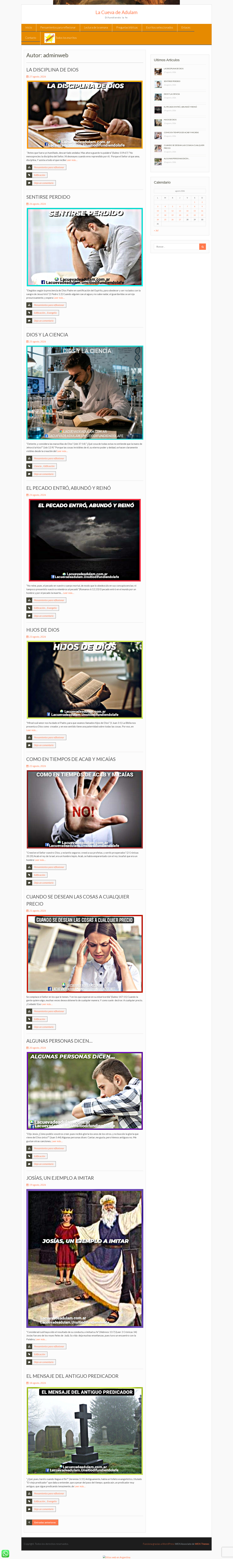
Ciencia (38, 466)
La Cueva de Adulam (116, 12)
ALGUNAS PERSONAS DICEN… (59, 1041)
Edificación (39, 175)
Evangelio (52, 312)
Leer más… (72, 160)
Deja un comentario (44, 182)
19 (172, 215)
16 (202, 211)
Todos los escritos (66, 37)
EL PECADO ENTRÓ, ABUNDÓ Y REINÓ (68, 488)
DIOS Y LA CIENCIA (47, 334)
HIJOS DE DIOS (42, 630)
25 (165, 219)
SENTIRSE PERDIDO (48, 197)
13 (180, 211)
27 (180, 219)
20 (180, 215)
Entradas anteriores (45, 1522)
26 (172, 219)
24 (158, 219)
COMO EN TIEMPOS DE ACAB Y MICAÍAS (71, 759)
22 (195, 215)
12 (172, 211)
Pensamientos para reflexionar (58, 27)
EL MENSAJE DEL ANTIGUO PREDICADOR (72, 1376)
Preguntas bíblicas (127, 27)
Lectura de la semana (96, 27)
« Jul (156, 230)
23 (202, 215)
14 (187, 211)
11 (165, 211)
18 (165, 215)
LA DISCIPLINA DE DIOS (52, 69)
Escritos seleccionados (159, 27)
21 (187, 215)
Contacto (30, 37)
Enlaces (185, 27)
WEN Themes (202, 1543)
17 (158, 215)
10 (158, 211)
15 (195, 211)
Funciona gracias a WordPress (159, 1543)
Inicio (28, 27)
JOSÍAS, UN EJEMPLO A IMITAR (60, 1178)
